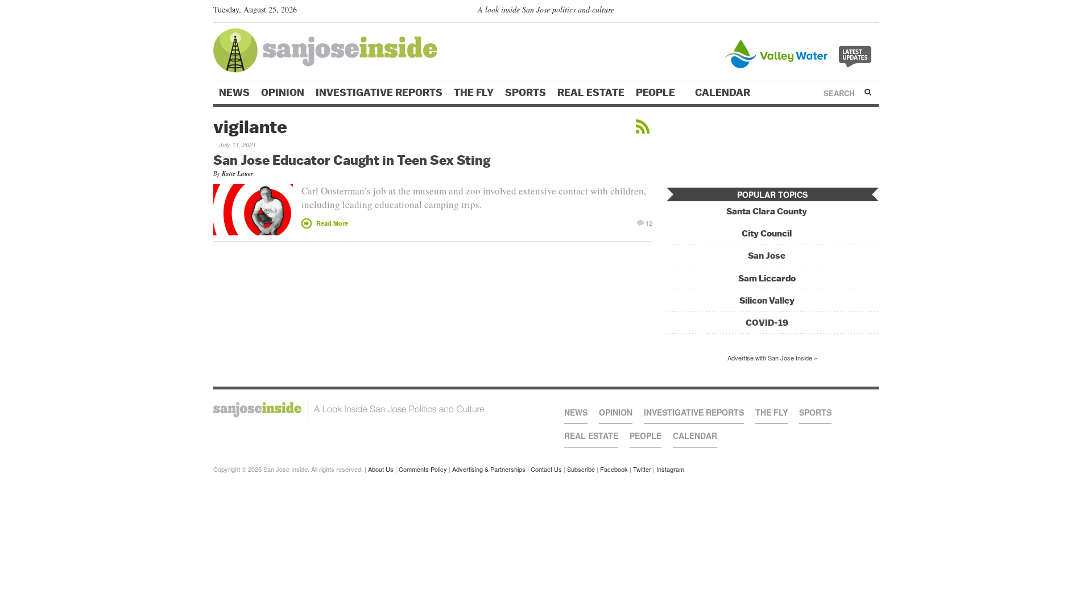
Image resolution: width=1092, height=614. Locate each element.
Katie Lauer (237, 173)
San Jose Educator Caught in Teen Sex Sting (351, 159)
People (656, 92)
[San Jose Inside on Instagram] (873, 12)
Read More (332, 223)
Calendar (723, 92)
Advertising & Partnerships (489, 469)
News (234, 92)
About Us (381, 469)
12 (649, 222)
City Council (767, 233)
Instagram (670, 469)
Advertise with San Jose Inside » (772, 357)
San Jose (766, 255)
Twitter (642, 469)
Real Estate (590, 92)
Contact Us (546, 469)
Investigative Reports (379, 92)
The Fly (474, 92)
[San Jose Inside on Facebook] (856, 12)
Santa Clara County (766, 211)
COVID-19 (767, 322)
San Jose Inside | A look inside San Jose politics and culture (349, 409)
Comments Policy (423, 469)
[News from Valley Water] (800, 52)
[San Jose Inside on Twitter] (840, 12)
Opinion (282, 92)
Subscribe (581, 469)
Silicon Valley (767, 300)
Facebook (614, 469)
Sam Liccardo (767, 278)
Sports (525, 92)
